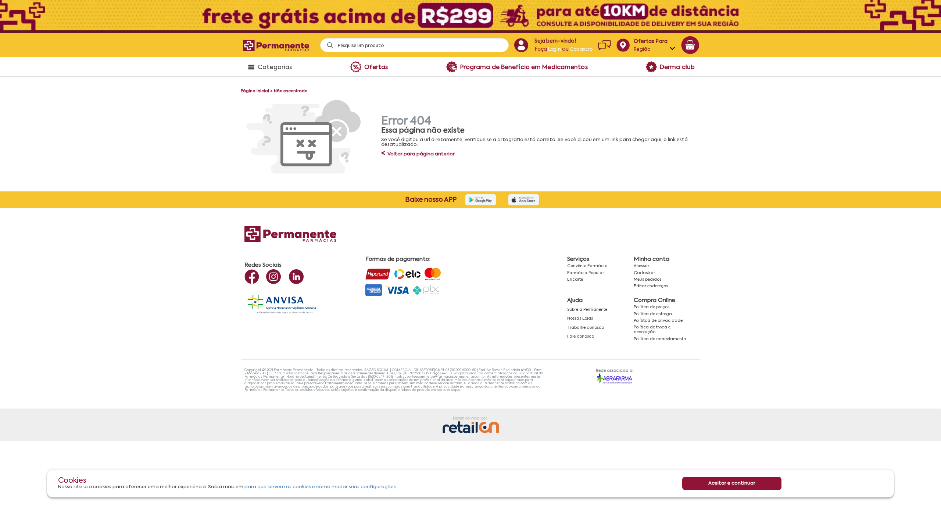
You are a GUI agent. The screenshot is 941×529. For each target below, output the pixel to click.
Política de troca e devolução (652, 329)
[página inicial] (276, 45)
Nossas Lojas (580, 318)
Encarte (575, 279)
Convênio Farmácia (587, 266)
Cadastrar (644, 273)
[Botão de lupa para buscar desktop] (327, 43)
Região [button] (642, 49)
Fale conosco (580, 336)
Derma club (677, 68)
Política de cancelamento (660, 339)
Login (554, 49)
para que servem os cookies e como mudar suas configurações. (320, 487)
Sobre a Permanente (587, 309)
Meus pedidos (647, 279)
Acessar (641, 266)
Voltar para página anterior (418, 154)
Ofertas (376, 68)
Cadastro (581, 49)
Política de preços (651, 307)
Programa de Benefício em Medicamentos (524, 68)
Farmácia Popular (585, 273)
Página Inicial (255, 91)
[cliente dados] (521, 45)
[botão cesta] (690, 45)
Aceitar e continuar (731, 483)
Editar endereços (651, 286)
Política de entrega (653, 314)
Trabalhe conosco (585, 327)
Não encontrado (290, 91)
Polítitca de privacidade (658, 321)
